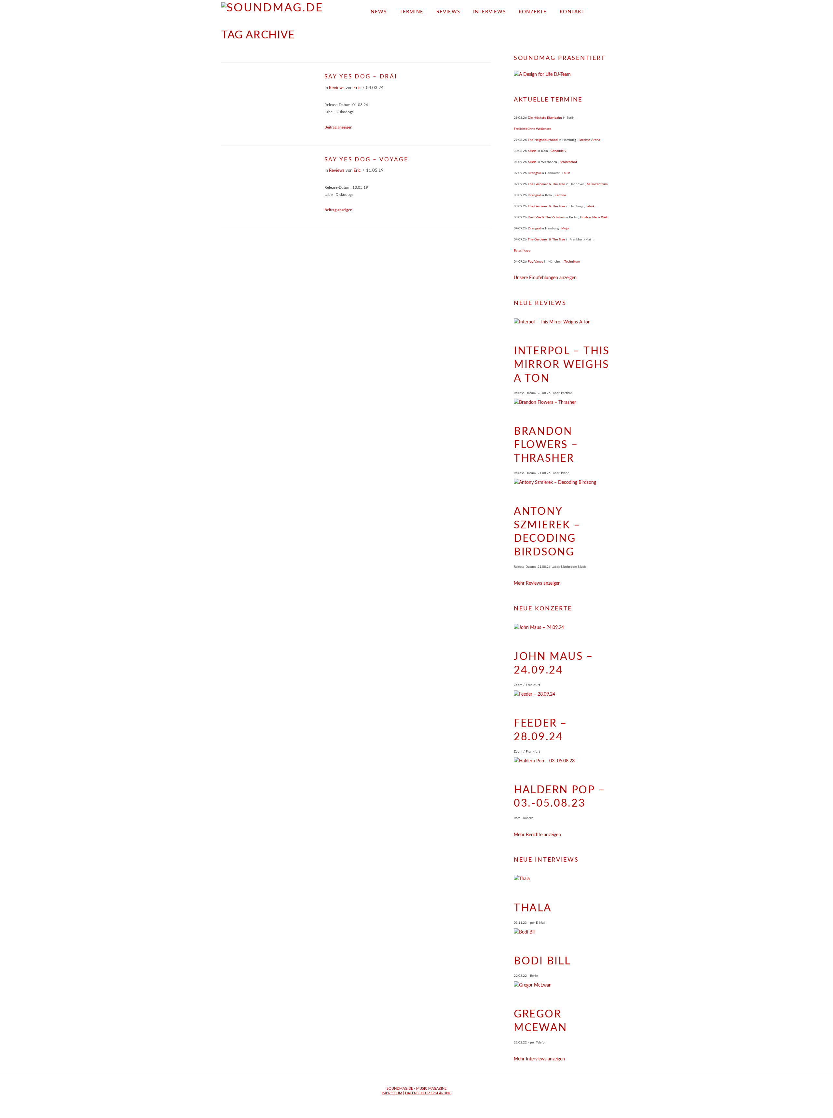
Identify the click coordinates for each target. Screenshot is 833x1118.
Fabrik (590, 206)
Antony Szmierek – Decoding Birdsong (547, 531)
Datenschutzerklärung (428, 1093)
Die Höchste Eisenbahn (545, 117)
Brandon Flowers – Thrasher (546, 445)
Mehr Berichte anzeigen (537, 835)
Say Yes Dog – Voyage (366, 159)
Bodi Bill (542, 961)
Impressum (392, 1093)
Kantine (560, 195)
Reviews (337, 88)
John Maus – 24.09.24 (554, 663)
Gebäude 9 (559, 151)
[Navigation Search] (601, 10)
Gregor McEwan (540, 1021)
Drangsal (534, 173)
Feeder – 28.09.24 (540, 730)
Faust (566, 173)
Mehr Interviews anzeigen (539, 1059)
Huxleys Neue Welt (594, 217)
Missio (532, 151)
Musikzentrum (597, 184)
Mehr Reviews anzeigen (537, 583)
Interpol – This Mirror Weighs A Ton (561, 364)
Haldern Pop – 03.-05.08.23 (559, 797)
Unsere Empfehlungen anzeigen (545, 278)
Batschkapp (522, 250)
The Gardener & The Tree (546, 184)
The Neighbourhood (543, 140)
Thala (533, 908)
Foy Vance (535, 261)
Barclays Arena (589, 140)
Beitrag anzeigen (338, 127)
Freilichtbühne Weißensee (532, 128)
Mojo (565, 228)
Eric (357, 88)
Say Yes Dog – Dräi (360, 76)
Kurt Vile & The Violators (546, 217)
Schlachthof (568, 162)
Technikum (572, 261)
